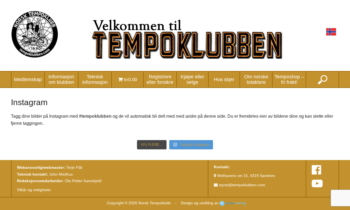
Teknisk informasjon (95, 79)
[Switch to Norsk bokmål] (331, 32)
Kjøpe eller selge (192, 79)
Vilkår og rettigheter (34, 190)
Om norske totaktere (256, 79)
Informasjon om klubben (61, 79)
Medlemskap (28, 79)
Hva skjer (224, 79)
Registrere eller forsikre (160, 79)
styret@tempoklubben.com (241, 185)
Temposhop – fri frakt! (289, 79)
